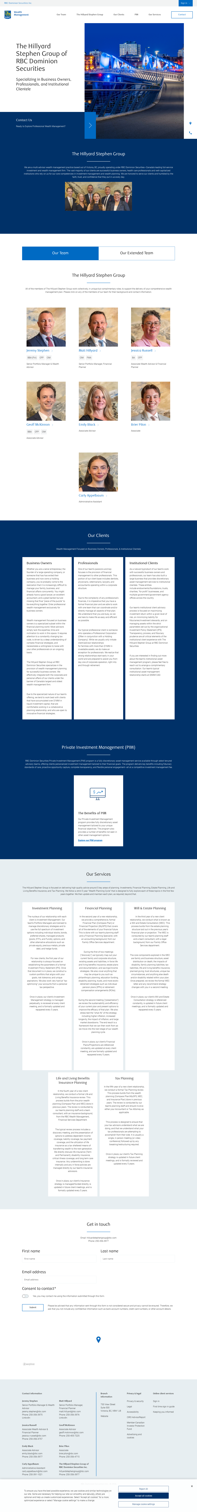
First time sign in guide (163, 1406)
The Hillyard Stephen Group (90, 15)
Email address (34, 1272)
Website (104, 1416)
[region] (98, 1343)
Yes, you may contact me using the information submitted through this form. (69, 1296)
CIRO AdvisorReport (136, 1417)
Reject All (143, 1489)
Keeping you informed (163, 1412)
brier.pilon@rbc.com (68, 1453)
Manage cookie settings (143, 1504)
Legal (129, 1406)
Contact (182, 15)
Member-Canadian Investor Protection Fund (136, 1425)
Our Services (155, 15)
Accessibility (133, 1412)
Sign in (156, 1401)
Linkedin (26, 1418)
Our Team (61, 15)
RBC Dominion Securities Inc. (18, 3)
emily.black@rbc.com (32, 1453)
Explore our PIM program (90, 840)
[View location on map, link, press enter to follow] (98, 1343)
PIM (136, 15)
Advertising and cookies (134, 1436)
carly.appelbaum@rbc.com (34, 1471)
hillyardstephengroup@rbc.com (74, 1471)
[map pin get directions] (98, 1339)
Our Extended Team (136, 253)
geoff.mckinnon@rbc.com (71, 1432)
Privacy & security (135, 1401)
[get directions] (98, 1339)
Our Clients (119, 15)
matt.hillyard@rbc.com (70, 1411)
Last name (109, 1251)
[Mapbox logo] (29, 1364)
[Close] (192, 1486)
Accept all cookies (143, 1495)
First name (31, 1251)
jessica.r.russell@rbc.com (34, 1435)
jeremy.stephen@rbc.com (34, 1411)
